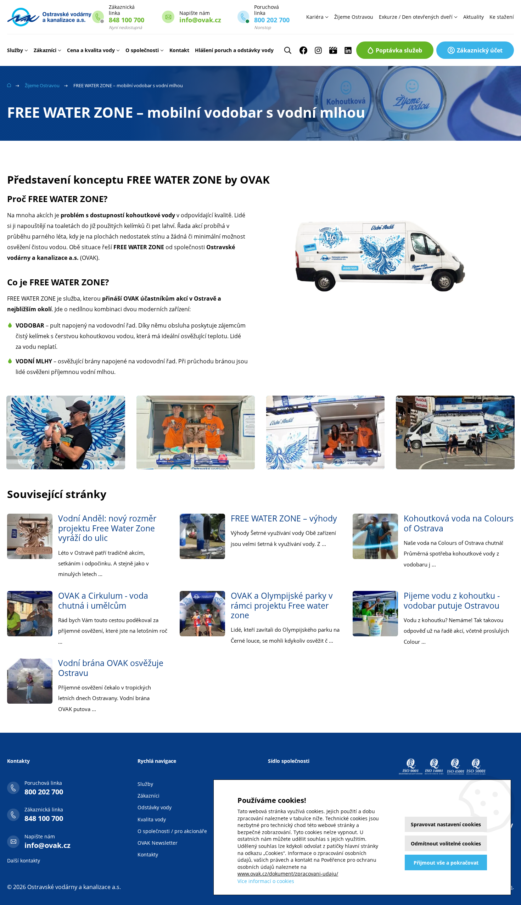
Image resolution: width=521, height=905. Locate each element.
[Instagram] (318, 50)
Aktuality (473, 16)
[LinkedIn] (348, 50)
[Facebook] (303, 50)
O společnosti (142, 50)
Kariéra (315, 16)
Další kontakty (23, 860)
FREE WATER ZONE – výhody (284, 518)
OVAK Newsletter (158, 842)
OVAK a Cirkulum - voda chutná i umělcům (103, 600)
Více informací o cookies (265, 881)
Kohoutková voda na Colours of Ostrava (459, 523)
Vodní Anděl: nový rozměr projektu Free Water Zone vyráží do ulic (107, 528)
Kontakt (179, 50)
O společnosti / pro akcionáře (172, 831)
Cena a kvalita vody (91, 50)
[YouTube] (333, 50)
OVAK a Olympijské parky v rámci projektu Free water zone (282, 605)
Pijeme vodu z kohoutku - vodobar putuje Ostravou (452, 600)
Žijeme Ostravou (353, 16)
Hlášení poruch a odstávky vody (234, 50)
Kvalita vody (152, 819)
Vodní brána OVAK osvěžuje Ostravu (110, 667)
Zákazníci (45, 50)
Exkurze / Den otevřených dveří (416, 16)
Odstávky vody (155, 807)
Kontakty (148, 854)
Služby (15, 50)
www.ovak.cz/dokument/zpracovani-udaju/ (287, 873)
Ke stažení (501, 16)
